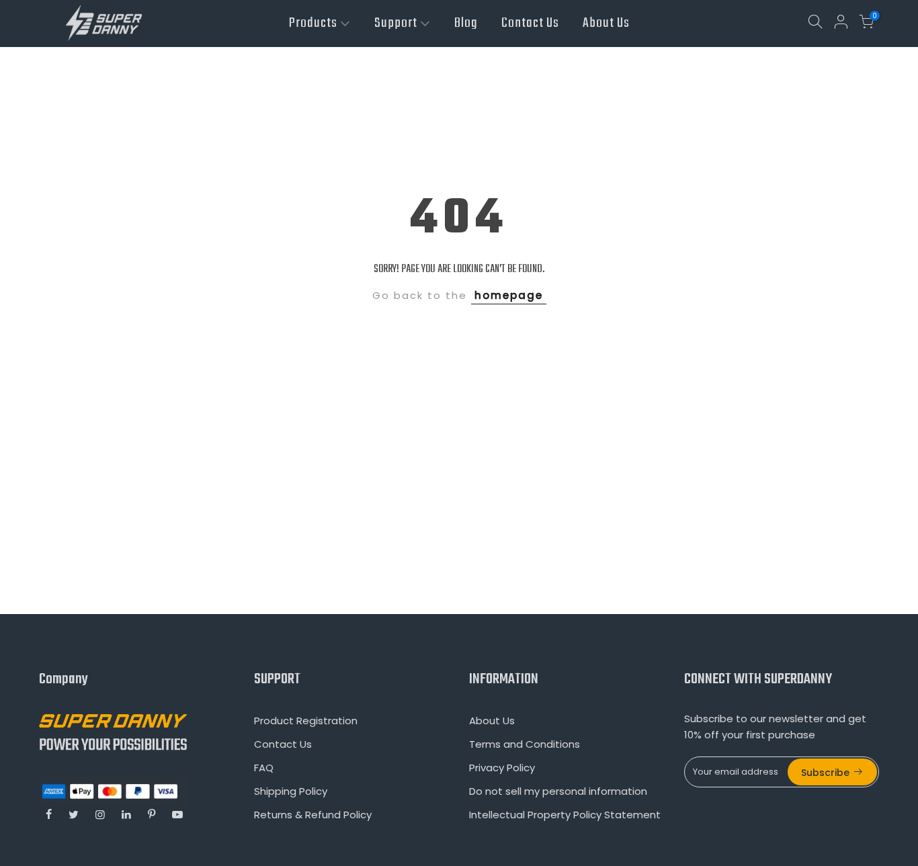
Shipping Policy (290, 791)
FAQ (264, 768)
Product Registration (306, 720)
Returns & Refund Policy (313, 815)
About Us (606, 23)
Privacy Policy (502, 768)
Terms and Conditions (524, 744)
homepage (508, 295)
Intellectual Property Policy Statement (565, 815)
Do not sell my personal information (558, 791)
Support (395, 23)
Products (313, 23)
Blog (466, 23)
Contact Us (530, 23)
